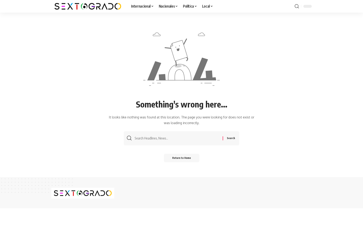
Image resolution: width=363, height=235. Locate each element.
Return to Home (181, 157)
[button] (297, 6)
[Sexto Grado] (87, 6)
